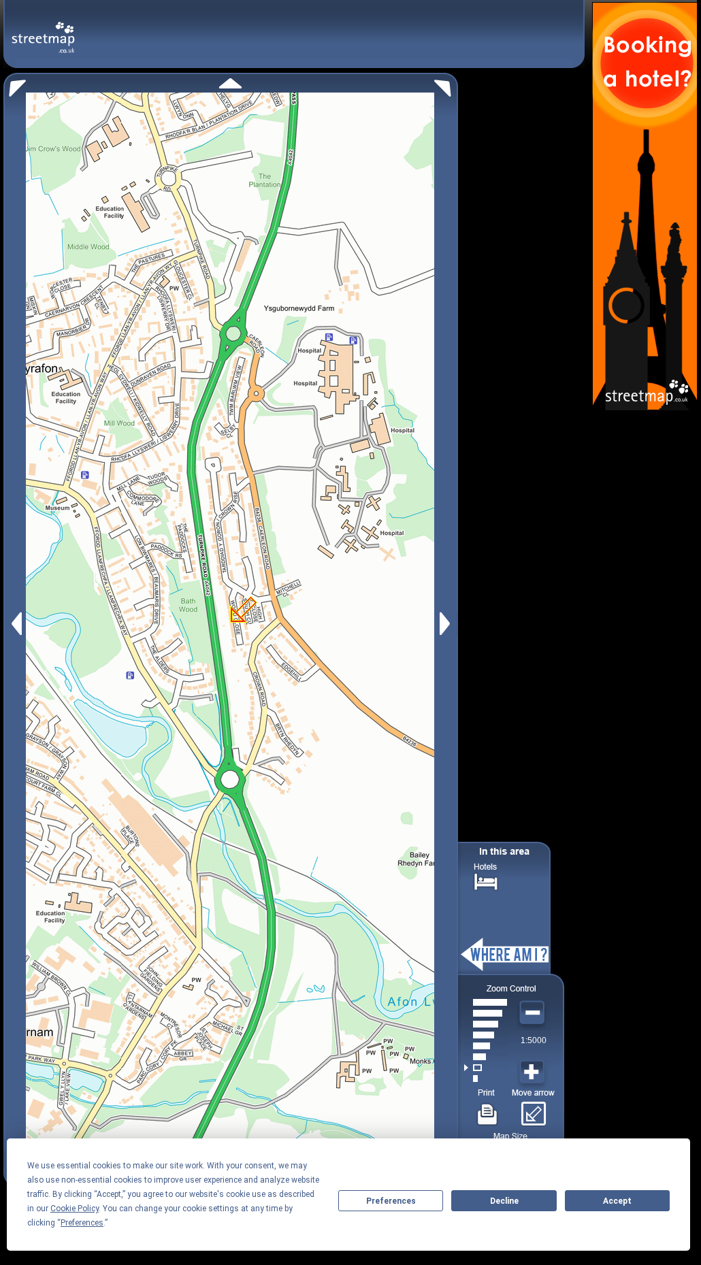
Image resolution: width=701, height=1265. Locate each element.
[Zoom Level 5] (485, 1035)
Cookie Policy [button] (74, 1208)
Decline (504, 1201)
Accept (617, 1201)
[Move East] (447, 624)
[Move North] (230, 83)
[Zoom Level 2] (485, 1067)
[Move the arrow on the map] (533, 1109)
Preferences (391, 1201)
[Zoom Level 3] (485, 1056)
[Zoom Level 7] (485, 1013)
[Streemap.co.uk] (43, 29)
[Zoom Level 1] (485, 1078)
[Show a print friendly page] (488, 1109)
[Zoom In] (534, 1072)
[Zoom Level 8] (485, 1002)
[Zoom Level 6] (485, 1024)
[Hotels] (486, 880)
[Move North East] (446, 85)
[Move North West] (14, 85)
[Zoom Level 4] (485, 1045)
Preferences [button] (82, 1223)
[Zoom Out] (534, 1013)
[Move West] (15, 624)
